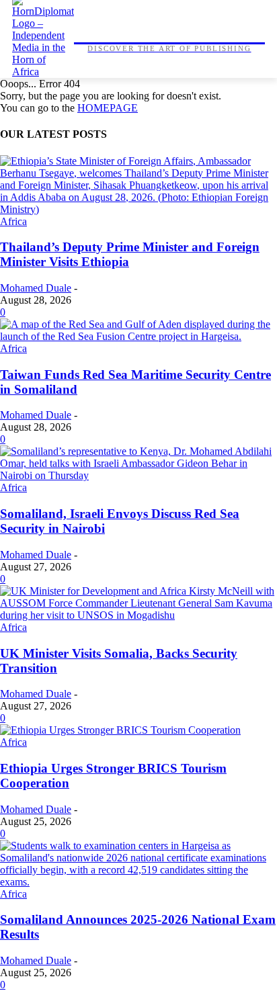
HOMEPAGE (107, 108)
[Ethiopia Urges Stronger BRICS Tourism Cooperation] (120, 730)
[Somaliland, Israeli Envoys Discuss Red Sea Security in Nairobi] (138, 475)
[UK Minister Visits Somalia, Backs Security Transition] (138, 615)
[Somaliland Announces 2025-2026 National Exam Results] (138, 882)
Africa (13, 221)
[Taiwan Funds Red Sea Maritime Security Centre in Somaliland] (138, 336)
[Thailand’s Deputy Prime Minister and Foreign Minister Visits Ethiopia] (138, 209)
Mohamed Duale (35, 288)
